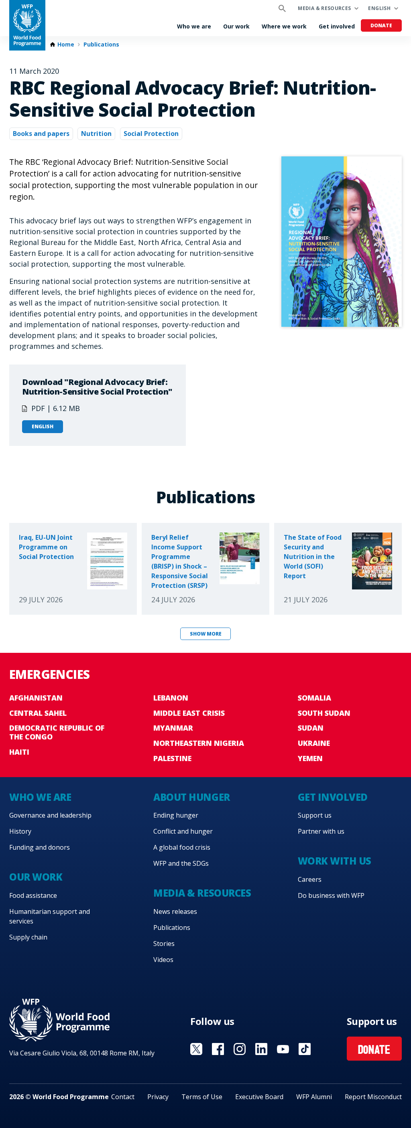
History (20, 831)
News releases (175, 911)
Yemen (310, 758)
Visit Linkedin (261, 1049)
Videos (163, 959)
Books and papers (41, 133)
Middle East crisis (189, 713)
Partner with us (321, 831)
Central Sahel (38, 713)
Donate (381, 25)
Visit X (196, 1049)
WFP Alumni (314, 1096)
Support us (315, 815)
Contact (122, 1096)
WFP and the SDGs (181, 863)
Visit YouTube (283, 1049)
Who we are (194, 26)
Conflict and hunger (183, 831)
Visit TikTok (305, 1049)
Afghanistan (36, 698)
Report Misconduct (373, 1096)
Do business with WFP (331, 895)
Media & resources (324, 8)
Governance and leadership (50, 815)
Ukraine (314, 743)
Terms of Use (201, 1096)
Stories (164, 943)
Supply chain (28, 937)
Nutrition (96, 133)
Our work (236, 26)
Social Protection (151, 133)
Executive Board (259, 1096)
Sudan (311, 728)
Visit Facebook (218, 1049)
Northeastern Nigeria (198, 743)
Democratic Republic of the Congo (56, 732)
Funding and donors (39, 847)
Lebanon (170, 698)
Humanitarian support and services (49, 916)
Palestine (172, 758)
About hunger (191, 797)
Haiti (19, 752)
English (379, 8)
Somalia (314, 698)
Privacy (158, 1096)
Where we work (284, 26)
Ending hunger (175, 815)
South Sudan (324, 713)
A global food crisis (181, 847)
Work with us (334, 860)
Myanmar (173, 728)
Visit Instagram (240, 1049)
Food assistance (33, 895)
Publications (101, 44)
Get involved (337, 26)
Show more (206, 633)
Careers (309, 879)
